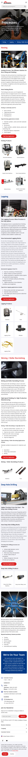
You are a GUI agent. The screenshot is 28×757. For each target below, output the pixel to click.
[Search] (25, 6)
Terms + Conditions (19, 720)
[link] (7, 329)
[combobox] (14, 6)
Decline (12, 754)
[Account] (26, 2)
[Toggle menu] (2, 2)
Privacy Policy (15, 750)
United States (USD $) (8, 736)
